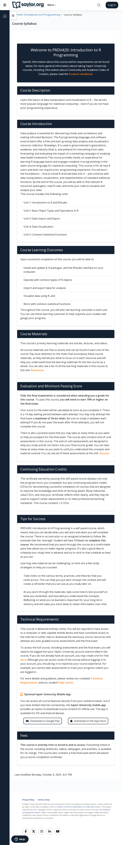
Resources (37, 370)
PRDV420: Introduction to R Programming (36, 14)
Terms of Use (43, 799)
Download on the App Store (90, 721)
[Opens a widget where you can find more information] (20, 839)
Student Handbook (80, 74)
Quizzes (104, 453)
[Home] (5, 16)
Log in (112, 5)
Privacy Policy (28, 799)
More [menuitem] (50, 5)
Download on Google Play (45, 721)
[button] (99, 5)
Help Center (66, 682)
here (23, 659)
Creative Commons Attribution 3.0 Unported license (78, 807)
